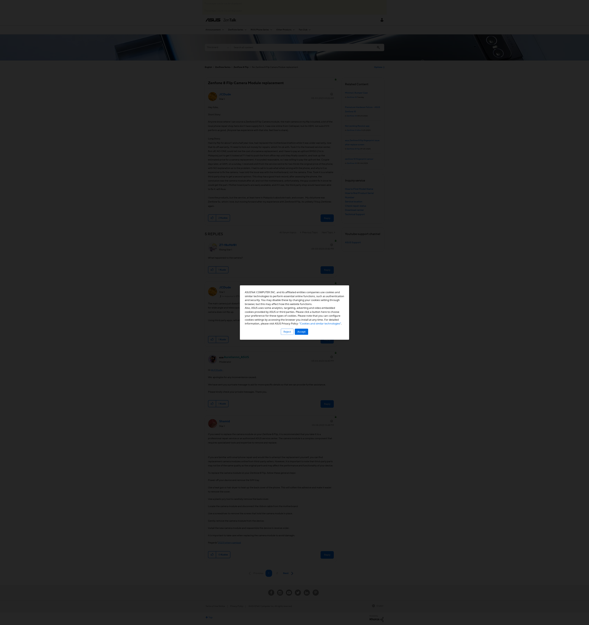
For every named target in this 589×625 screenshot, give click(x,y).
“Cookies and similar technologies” (320, 323)
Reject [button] (287, 331)
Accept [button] (301, 331)
